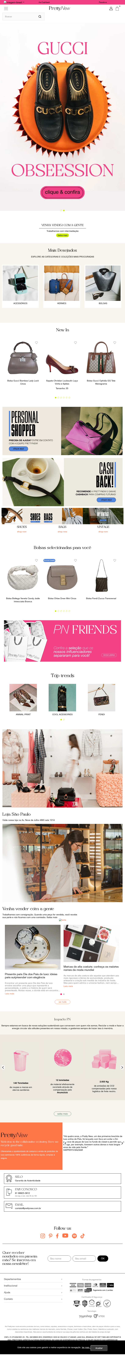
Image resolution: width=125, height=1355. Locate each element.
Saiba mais (63, 235)
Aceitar (99, 1348)
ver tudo (62, 1002)
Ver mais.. (86, 1347)
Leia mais (68, 986)
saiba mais (62, 1114)
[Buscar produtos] (39, 16)
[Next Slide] (122, 1067)
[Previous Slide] (3, 1067)
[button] (61, 210)
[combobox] (23, 16)
